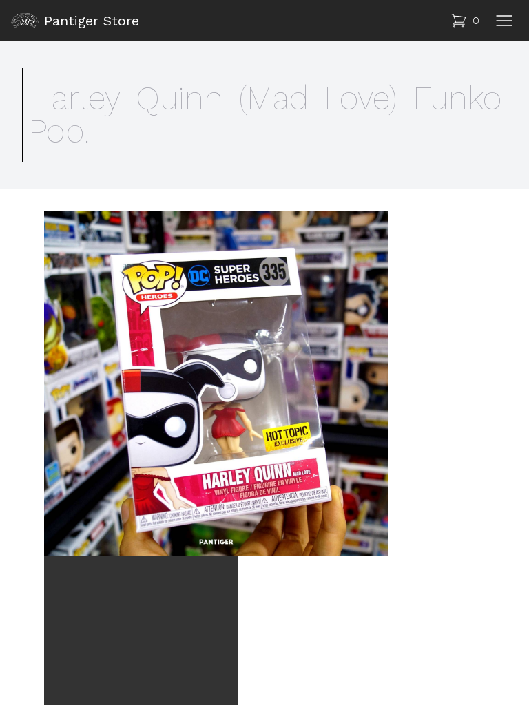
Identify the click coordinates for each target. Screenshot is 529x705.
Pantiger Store (91, 20)
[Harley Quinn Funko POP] (264, 383)
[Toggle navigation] (504, 21)
